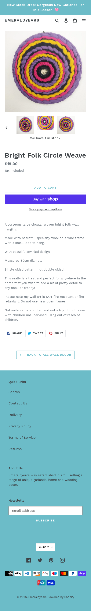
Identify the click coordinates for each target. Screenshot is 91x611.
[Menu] (83, 20)
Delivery (15, 415)
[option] (25, 125)
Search (14, 392)
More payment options (45, 209)
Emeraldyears (22, 20)
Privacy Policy (19, 426)
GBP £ (44, 547)
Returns (15, 449)
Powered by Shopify (61, 597)
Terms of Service (22, 437)
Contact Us (17, 403)
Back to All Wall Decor (49, 354)
